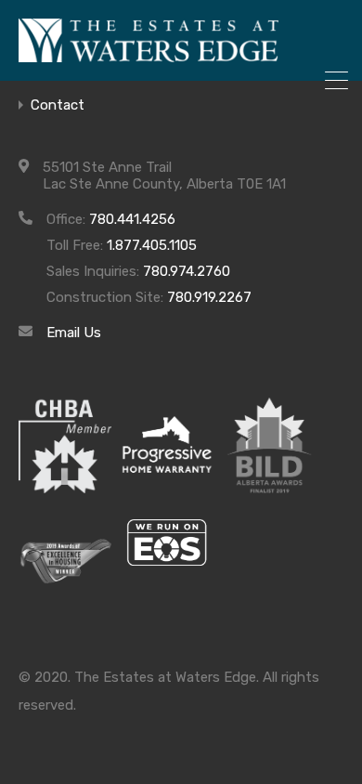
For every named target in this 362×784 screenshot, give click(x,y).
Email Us (73, 332)
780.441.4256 (132, 219)
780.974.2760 (186, 271)
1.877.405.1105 (152, 245)
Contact (57, 105)
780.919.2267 (209, 297)
